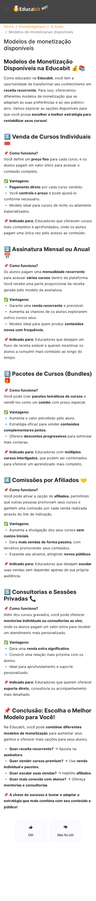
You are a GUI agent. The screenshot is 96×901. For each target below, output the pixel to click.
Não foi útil (65, 835)
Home (9, 26)
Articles (56, 26)
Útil (30, 835)
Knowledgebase (32, 26)
